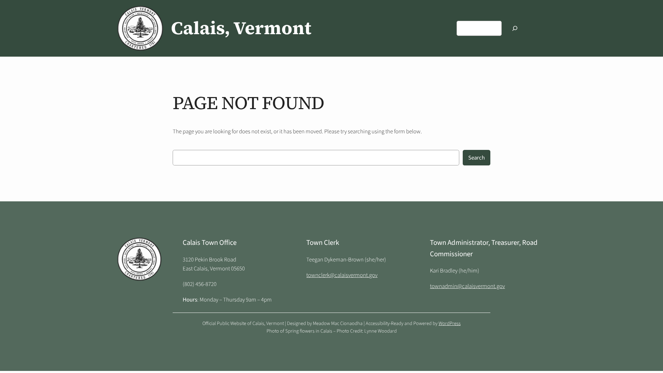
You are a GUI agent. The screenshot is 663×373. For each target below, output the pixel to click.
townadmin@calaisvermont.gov (467, 286)
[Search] (515, 28)
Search (476, 158)
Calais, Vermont (241, 28)
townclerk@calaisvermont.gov (341, 275)
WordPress (450, 323)
